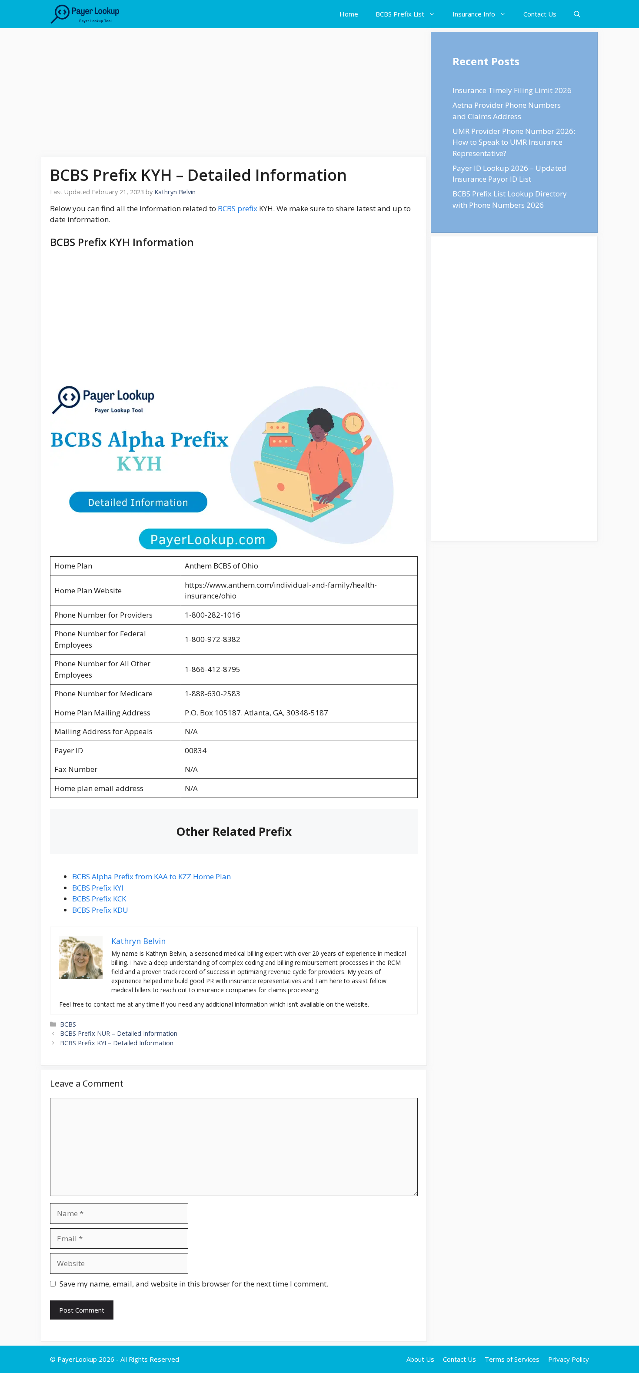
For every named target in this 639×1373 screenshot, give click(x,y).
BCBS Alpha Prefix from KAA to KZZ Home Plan (151, 876)
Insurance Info (474, 14)
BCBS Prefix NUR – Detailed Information (118, 1033)
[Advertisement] (234, 92)
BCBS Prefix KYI (97, 888)
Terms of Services (512, 1359)
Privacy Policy (568, 1359)
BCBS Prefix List (400, 14)
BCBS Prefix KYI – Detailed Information (116, 1043)
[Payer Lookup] (85, 14)
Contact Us (539, 14)
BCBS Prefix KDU (100, 910)
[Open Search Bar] (577, 14)
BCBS (68, 1024)
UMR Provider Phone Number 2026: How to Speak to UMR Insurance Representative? (514, 142)
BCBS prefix (237, 208)
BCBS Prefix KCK (99, 899)
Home (348, 14)
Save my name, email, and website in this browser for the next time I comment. (194, 1284)
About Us (420, 1359)
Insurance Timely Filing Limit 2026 (512, 90)
